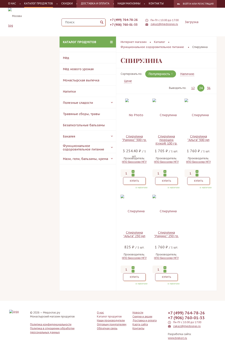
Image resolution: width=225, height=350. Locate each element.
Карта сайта (140, 324)
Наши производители (111, 320)
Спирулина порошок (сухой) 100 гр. (166, 140)
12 (193, 88)
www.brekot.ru (177, 338)
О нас (12, 3)
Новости (137, 312)
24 (201, 88)
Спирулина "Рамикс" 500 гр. (134, 138)
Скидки (67, 3)
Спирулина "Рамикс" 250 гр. (166, 234)
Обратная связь (107, 328)
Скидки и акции (142, 316)
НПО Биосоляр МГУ (134, 161)
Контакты (156, 3)
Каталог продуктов (79, 42)
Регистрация (206, 3)
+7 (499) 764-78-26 (124, 20)
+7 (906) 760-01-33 (124, 25)
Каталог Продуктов (38, 3)
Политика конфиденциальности (50, 324)
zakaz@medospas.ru (164, 24)
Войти (187, 3)
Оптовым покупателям (111, 324)
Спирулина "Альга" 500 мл (198, 138)
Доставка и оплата (95, 3)
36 (208, 88)
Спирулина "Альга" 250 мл (134, 234)
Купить (134, 181)
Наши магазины (129, 3)
